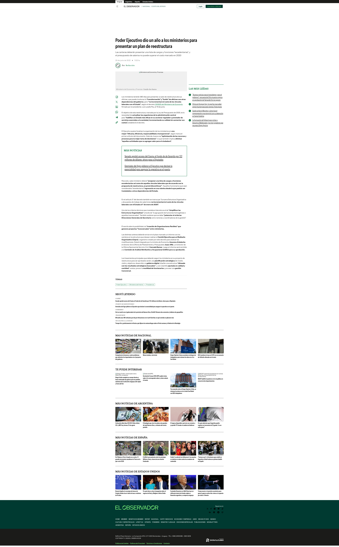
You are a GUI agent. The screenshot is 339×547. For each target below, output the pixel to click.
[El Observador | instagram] (215, 509)
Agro (195, 519)
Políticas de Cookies (122, 543)
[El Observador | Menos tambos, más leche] (156, 353)
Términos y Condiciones (154, 543)
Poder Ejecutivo (121, 284)
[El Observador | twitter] (207, 509)
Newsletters (212, 522)
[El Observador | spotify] (214, 512)
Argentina (128, 2)
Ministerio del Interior (136, 284)
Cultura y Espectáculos (124, 522)
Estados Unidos (148, 2)
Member (124, 519)
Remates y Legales (168, 522)
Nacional (146, 6)
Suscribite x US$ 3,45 (214, 6)
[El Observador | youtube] (218, 509)
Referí (147, 519)
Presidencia (150, 284)
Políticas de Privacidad (137, 543)
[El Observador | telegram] (218, 512)
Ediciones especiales (185, 522)
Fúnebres (155, 522)
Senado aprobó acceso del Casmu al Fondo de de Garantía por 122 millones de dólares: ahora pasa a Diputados (145, 301)
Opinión (148, 522)
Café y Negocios (166, 519)
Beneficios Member (136, 519)
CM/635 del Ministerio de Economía (168, 104)
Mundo (213, 519)
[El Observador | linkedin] (210, 512)
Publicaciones (199, 522)
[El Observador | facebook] (211, 509)
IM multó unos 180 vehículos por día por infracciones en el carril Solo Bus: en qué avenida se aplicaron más (144, 318)
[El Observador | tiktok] (222, 509)
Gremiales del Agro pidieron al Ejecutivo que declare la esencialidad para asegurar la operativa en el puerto (144, 306)
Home (117, 519)
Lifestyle (139, 522)
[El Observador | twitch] (222, 512)
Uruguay (119, 2)
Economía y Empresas (182, 519)
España (137, 2)
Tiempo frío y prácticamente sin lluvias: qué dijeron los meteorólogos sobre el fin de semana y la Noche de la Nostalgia (147, 323)
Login (200, 6)
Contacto (166, 543)
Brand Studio (203, 519)
